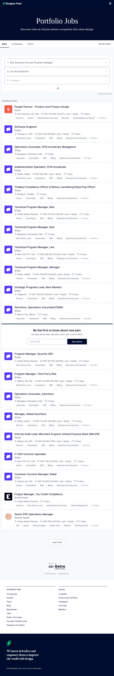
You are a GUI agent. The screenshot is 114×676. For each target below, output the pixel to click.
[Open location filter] (106, 80)
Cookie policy (63, 574)
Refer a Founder (14, 617)
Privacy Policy (37, 668)
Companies (12, 594)
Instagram (63, 602)
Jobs (9, 613)
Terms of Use (27, 668)
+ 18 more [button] (94, 505)
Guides (10, 598)
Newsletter (12, 609)
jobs (4, 43)
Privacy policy (50, 574)
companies (17, 43)
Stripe (17, 130)
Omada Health (21, 517)
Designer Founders (16, 625)
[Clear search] (106, 62)
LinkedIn (63, 594)
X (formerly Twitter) (68, 598)
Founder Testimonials (17, 621)
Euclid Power (21, 497)
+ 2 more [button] (94, 525)
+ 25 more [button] (101, 118)
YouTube (63, 605)
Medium (62, 609)
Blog (9, 605)
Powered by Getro (105, 94)
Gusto (17, 110)
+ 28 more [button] (93, 138)
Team (9, 602)
